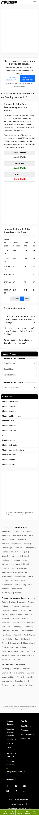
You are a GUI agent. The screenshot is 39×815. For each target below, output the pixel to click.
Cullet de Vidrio (8, 421)
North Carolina (29, 635)
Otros (4, 435)
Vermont (30, 651)
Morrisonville (7, 681)
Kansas (27, 614)
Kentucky (5, 619)
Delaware (5, 610)
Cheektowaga (7, 548)
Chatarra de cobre (9, 411)
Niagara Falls (7, 576)
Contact (34, 813)
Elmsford (18, 548)
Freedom (14, 552)
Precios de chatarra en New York (15, 527)
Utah (22, 651)
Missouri (28, 627)
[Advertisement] (19, 31)
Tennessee (6, 651)
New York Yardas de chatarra (13, 665)
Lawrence (30, 673)
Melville (30, 677)
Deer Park (26, 669)
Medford (5, 535)
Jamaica (5, 564)
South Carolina (7, 647)
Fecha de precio (6, 243)
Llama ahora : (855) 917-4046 (12, 78)
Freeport (24, 552)
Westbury (29, 685)
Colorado (15, 606)
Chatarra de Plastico (10, 445)
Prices (12, 813)
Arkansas (31, 602)
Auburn (12, 540)
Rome (23, 581)
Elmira (4, 673)
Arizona (22, 602)
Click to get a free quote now (27, 78)
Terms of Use (25, 800)
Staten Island (16, 535)
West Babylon (17, 589)
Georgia (23, 610)
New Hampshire (27, 631)
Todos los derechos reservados (10, 732)
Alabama (5, 602)
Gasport (5, 556)
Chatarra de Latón (8, 406)
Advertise (9, 743)
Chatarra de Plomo (9, 431)
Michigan (29, 623)
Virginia (4, 655)
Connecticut (26, 606)
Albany (4, 540)
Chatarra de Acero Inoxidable (13, 450)
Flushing (5, 552)
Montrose (23, 568)
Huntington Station (20, 560)
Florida (14, 610)
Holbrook (25, 556)
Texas (15, 651)
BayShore (5, 544)
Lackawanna (15, 564)
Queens (5, 581)
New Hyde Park (21, 572)
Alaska (13, 602)
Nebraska (5, 631)
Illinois (4, 614)
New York (17, 635)
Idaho (31, 610)
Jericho (21, 673)
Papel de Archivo (8, 440)
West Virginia (27, 655)
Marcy (14, 568)
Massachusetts (18, 623)
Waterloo (5, 589)
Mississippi (17, 627)
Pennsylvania (15, 643)
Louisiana (15, 619)
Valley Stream (26, 585)
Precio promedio (17, 244)
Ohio (16, 639)
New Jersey (6, 635)
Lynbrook (5, 568)
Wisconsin (6, 659)
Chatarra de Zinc (8, 464)
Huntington (6, 560)
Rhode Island (28, 643)
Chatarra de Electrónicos (11, 416)
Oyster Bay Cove (21, 681)
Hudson (12, 673)
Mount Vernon (7, 572)
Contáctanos (11, 739)
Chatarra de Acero (9, 455)
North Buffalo (20, 576)
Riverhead (14, 581)
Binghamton (16, 544)
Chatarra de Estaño (9, 460)
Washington (14, 655)
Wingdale (27, 535)
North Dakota (7, 639)
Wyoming (16, 659)
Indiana (12, 614)
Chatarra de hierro (9, 426)
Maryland (5, 623)
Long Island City (8, 677)
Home (5, 813)
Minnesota (6, 627)
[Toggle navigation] (35, 2)
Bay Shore (22, 540)
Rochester (6, 685)
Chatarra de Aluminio (10, 401)
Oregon (4, 643)
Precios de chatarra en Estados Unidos (17, 598)
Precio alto (26, 244)
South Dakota (21, 647)
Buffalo (26, 544)
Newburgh (6, 531)
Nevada (15, 631)
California (5, 606)
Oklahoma (24, 639)
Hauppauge (26, 531)
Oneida (30, 576)
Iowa (20, 614)
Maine (24, 619)
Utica (17, 585)
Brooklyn (15, 531)
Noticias (19, 813)
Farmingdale (29, 548)
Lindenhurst (27, 564)
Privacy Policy (13, 800)
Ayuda (8, 747)
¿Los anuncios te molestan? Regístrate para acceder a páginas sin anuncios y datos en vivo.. (19, 514)
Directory (27, 813)
